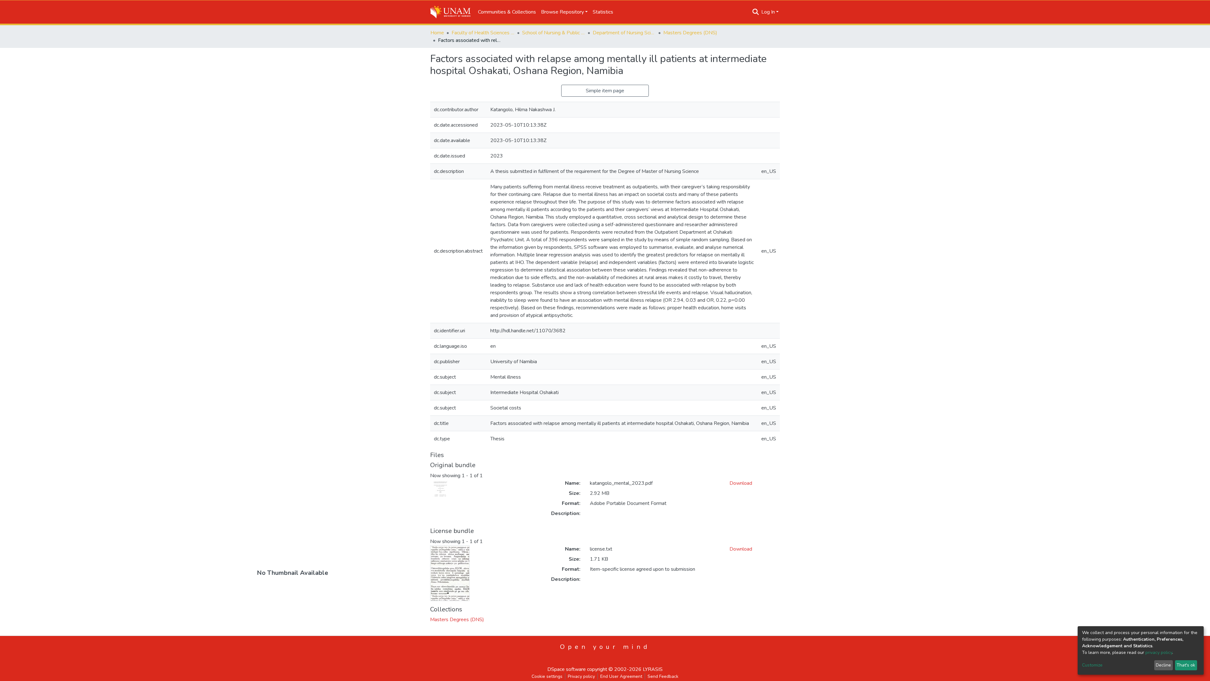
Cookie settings (547, 676)
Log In (768, 12)
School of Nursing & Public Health (553, 32)
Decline (1163, 665)
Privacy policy (581, 676)
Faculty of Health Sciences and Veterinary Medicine (483, 32)
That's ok (1186, 665)
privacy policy (1158, 652)
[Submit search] (756, 12)
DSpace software (566, 669)
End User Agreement (621, 676)
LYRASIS (653, 669)
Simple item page (605, 90)
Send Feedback (663, 676)
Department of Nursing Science (624, 32)
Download (740, 483)
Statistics (603, 12)
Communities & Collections (507, 12)
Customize (1092, 665)
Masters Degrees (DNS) (690, 32)
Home (437, 32)
